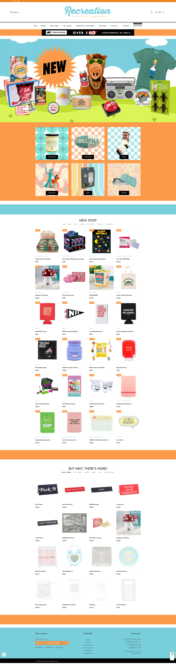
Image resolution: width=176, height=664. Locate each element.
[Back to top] (172, 658)
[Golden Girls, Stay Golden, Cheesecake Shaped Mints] (47, 241)
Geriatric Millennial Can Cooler (125, 331)
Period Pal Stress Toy (68, 295)
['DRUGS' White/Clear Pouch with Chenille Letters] (101, 422)
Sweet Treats (102, 25)
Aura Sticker (119, 440)
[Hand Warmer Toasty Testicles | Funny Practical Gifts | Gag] (101, 523)
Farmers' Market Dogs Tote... (124, 295)
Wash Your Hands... (40, 571)
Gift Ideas (126, 25)
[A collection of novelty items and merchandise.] (88, 80)
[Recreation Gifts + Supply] (88, 12)
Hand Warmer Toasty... (95, 538)
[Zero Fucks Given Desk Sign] (74, 489)
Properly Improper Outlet (123, 401)
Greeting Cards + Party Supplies (85, 25)
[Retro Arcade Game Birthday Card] (101, 241)
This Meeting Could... (41, 605)
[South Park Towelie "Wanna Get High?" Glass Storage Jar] (74, 350)
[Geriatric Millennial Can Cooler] (128, 314)
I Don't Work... (39, 538)
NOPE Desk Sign (94, 504)
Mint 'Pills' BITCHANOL (123, 259)
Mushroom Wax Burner (41, 295)
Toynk (63, 364)
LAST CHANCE (137, 26)
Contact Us (88, 642)
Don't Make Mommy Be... (69, 440)
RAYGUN (118, 292)
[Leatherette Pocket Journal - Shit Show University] (47, 422)
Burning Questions (88, 648)
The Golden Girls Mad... (69, 404)
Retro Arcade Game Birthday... (97, 259)
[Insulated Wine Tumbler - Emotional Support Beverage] (74, 590)
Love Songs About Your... (96, 331)
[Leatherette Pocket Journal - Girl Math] (128, 386)
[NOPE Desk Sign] (101, 489)
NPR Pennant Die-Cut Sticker (70, 331)
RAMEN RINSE (93, 295)
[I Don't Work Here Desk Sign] (47, 523)
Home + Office (54, 25)
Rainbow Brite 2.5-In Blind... (97, 367)
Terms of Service (88, 650)
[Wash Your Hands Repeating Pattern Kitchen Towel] (47, 556)
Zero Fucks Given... (67, 504)
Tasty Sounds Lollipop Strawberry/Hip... (73, 259)
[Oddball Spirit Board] (74, 523)
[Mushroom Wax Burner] (47, 277)
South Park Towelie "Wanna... (70, 367)
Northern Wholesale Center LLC (124, 256)
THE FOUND (92, 256)
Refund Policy (88, 653)
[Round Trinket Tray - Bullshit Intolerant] (128, 556)
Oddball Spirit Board (68, 538)
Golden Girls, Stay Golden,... (43, 259)
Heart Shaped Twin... (68, 571)
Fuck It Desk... (39, 504)
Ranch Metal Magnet (40, 367)
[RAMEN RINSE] (101, 277)
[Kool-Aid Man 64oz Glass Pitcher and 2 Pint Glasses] (101, 386)
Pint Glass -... (93, 605)
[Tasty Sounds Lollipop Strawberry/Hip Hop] (74, 241)
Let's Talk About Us (88, 645)
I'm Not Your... (120, 504)
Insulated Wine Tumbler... (69, 605)
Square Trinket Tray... (95, 571)
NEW (35, 26)
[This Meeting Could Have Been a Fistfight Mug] (47, 590)
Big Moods (119, 437)
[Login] (153, 12)
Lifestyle (43, 25)
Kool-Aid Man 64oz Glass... (97, 404)
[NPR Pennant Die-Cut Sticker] (74, 314)
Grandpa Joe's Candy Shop (42, 256)
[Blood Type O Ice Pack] (128, 350)
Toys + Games (67, 25)
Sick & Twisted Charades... (42, 404)
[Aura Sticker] (128, 422)
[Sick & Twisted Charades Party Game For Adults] (47, 386)
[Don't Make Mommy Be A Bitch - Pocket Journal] (74, 422)
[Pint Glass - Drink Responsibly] (101, 590)
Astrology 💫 (114, 25)
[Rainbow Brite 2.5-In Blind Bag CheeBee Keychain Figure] (101, 350)
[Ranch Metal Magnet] (47, 350)
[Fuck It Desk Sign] (47, 489)
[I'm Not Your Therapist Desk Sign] (128, 489)
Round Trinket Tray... (122, 571)
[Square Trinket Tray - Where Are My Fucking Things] (101, 556)
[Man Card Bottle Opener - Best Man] (128, 590)
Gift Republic (38, 292)
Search (88, 639)
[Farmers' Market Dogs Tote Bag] (128, 277)
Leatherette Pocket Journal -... (124, 404)
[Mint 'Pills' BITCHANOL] (128, 241)
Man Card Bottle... (121, 605)
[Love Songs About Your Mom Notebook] (101, 314)
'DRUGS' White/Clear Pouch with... (99, 440)
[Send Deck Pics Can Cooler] (47, 314)
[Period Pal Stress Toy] (74, 277)
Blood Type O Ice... (121, 367)
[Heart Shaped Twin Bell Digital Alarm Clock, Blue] (74, 556)
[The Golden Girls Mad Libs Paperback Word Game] (74, 386)
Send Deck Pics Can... (41, 331)
